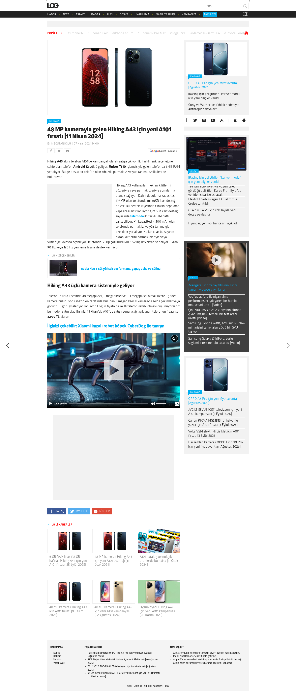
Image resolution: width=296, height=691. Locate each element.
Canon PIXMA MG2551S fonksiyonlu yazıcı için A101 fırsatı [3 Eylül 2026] (213, 423)
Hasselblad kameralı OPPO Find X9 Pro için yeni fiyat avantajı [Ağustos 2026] (215, 444)
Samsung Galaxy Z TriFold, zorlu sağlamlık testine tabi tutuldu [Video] (214, 341)
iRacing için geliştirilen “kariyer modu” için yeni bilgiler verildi (214, 96)
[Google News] (164, 151)
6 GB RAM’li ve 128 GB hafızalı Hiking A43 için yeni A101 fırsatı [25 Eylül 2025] (68, 560)
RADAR (95, 14)
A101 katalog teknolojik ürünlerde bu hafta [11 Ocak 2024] (159, 560)
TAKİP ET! (210, 14)
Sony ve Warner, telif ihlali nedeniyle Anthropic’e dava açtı (213, 107)
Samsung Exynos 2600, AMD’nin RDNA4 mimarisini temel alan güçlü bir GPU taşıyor (216, 328)
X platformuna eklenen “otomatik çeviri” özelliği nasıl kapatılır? (206, 653)
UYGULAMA (142, 14)
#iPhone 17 (75, 33)
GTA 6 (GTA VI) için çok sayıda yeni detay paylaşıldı (212, 212)
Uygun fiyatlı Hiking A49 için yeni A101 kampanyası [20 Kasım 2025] (158, 611)
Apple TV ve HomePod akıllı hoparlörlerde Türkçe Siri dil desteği (207, 660)
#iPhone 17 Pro (123, 33)
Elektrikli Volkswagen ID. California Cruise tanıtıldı (212, 201)
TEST (66, 14)
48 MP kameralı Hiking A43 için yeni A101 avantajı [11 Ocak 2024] (113, 560)
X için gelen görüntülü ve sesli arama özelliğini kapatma (202, 663)
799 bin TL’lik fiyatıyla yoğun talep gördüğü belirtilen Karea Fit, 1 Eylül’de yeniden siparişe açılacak (214, 191)
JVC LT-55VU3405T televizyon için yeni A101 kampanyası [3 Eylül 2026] (215, 412)
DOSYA (124, 14)
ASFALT (80, 14)
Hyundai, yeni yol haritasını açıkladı (213, 223)
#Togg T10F (178, 33)
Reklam (57, 656)
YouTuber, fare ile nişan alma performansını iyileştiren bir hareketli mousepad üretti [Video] (214, 301)
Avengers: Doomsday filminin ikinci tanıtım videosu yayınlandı (212, 287)
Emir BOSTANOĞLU (59, 143)
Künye (56, 653)
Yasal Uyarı (59, 663)
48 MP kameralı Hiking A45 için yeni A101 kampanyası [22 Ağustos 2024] (113, 611)
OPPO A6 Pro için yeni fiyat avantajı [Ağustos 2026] (213, 85)
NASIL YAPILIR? (165, 14)
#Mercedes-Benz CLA (205, 33)
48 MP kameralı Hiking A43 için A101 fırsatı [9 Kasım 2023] (68, 611)
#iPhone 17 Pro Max (152, 33)
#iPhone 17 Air (97, 33)
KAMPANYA (189, 14)
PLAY (110, 14)
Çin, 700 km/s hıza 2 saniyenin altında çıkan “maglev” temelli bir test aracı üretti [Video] (214, 314)
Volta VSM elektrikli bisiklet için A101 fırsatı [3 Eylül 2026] (213, 434)
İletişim (57, 660)
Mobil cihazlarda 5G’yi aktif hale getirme (194, 656)
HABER (51, 14)
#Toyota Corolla (235, 33)
